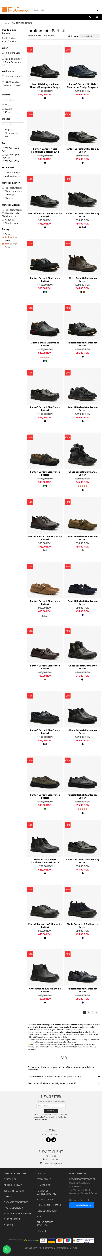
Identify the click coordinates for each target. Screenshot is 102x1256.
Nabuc (8, 219)
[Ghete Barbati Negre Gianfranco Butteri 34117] (45, 838)
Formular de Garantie (49, 1205)
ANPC (39, 1216)
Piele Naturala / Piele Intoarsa (11, 215)
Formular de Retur (47, 1210)
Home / (7, 23)
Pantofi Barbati (9, 41)
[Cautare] (97, 10)
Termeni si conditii (14, 1190)
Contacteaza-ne (84, 1205)
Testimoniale (44, 1179)
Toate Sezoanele (13, 62)
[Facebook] (48, 1139)
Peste (7, 234)
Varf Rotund (11, 172)
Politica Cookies (45, 1199)
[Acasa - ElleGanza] (15, 9)
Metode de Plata (13, 1185)
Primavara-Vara (12, 52)
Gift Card (42, 1173)
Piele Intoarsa (11, 223)
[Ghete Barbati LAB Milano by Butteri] (82, 903)
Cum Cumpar (44, 1185)
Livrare (8, 1196)
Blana (7, 198)
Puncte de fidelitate (15, 1173)
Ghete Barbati (9, 38)
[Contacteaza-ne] (90, 17)
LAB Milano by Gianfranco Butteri (11, 84)
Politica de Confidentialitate (46, 1192)
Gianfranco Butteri (14, 76)
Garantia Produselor (16, 1202)
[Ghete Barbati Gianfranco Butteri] (82, 257)
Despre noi (10, 1179)
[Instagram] (53, 1139)
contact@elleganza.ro (52, 1163)
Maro (7, 136)
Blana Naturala (12, 191)
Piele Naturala (12, 187)
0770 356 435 (52, 1159)
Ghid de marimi (12, 1219)
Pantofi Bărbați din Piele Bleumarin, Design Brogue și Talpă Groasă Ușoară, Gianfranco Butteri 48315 (82, 86)
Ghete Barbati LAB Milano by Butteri (83, 925)
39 (6, 105)
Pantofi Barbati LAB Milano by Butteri (82, 150)
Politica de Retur (13, 1207)
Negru (8, 129)
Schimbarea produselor (17, 1213)
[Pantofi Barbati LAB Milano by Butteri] (82, 128)
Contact (41, 1231)
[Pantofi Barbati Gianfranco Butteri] (45, 257)
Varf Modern (11, 176)
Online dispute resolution (45, 1224)
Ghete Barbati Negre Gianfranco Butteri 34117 (45, 861)
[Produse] (4, 18)
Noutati (8, 1224)
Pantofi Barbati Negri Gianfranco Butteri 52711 (45, 150)
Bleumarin (10, 133)
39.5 (7, 108)
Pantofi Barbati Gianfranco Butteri (45, 279)
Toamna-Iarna (12, 58)
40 (6, 112)
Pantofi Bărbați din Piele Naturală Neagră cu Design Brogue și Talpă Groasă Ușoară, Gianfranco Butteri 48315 (45, 86)
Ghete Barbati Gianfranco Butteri (82, 279)
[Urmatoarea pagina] (96, 1012)
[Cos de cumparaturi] (97, 17)
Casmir (8, 194)
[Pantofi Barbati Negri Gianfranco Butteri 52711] (45, 128)
